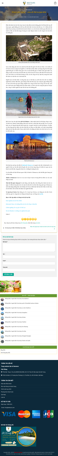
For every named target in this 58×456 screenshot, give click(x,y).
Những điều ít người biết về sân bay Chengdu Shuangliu (18, 336)
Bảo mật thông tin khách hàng (8, 386)
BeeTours (36, 17)
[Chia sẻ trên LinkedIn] (35, 219)
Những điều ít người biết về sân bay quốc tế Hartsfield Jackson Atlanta (21, 303)
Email (4, 260)
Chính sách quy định (6, 389)
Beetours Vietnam (18, 452)
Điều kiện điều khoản (6, 383)
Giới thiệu (3, 394)
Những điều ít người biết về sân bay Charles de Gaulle (17, 340)
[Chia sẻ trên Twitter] (28, 219)
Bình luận (5, 241)
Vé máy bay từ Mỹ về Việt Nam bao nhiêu (15, 228)
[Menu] (2, 3)
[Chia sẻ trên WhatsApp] (22, 219)
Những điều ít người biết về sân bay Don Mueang (16, 326)
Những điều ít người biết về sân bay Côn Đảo (15, 331)
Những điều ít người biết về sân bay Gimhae (15, 317)
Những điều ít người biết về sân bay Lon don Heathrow (18, 308)
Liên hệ (3, 397)
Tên (4, 254)
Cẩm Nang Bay (29, 9)
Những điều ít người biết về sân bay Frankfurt (15, 322)
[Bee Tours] (29, 3)
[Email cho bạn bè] (30, 219)
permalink (37, 223)
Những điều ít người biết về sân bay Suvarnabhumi (17, 298)
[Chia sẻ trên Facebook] (25, 219)
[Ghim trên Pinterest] (33, 219)
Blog (2, 350)
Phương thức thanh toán (7, 392)
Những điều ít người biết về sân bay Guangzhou (16, 312)
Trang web (5, 267)
